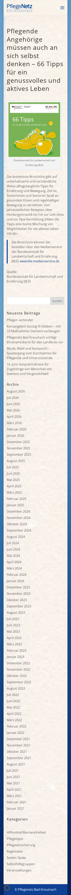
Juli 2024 (13, 543)
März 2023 (14, 644)
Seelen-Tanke (16, 857)
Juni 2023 (13, 625)
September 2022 (19, 682)
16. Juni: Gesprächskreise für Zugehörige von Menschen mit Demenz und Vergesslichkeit (29, 369)
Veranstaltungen (19, 870)
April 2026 (14, 416)
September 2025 (19, 454)
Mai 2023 (13, 631)
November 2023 (18, 593)
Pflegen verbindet (20, 320)
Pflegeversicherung (21, 845)
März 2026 (14, 423)
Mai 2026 (13, 410)
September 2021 (19, 758)
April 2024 (14, 562)
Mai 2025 (13, 480)
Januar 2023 (15, 657)
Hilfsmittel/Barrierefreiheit (26, 832)
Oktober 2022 (17, 676)
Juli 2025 (13, 467)
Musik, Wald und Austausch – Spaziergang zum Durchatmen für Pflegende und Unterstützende (32, 353)
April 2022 (14, 713)
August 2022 (16, 688)
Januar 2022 (15, 732)
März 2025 (14, 492)
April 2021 (14, 789)
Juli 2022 (13, 695)
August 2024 (16, 537)
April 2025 (14, 486)
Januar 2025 (15, 505)
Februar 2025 (16, 499)
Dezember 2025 (18, 442)
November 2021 (18, 745)
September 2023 (19, 606)
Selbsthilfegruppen (21, 864)
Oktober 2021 (17, 751)
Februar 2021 (16, 802)
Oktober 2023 (17, 600)
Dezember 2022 (18, 663)
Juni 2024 (13, 549)
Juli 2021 (13, 770)
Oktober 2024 (17, 524)
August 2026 (16, 391)
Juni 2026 (13, 404)
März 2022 (14, 720)
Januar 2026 (15, 435)
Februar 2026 (16, 429)
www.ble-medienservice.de (39, 261)
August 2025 (16, 461)
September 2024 (19, 530)
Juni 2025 (13, 473)
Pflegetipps (15, 839)
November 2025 (18, 448)
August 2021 (16, 764)
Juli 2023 (13, 619)
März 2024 (14, 568)
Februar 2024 (16, 574)
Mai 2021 (13, 783)
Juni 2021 (13, 777)
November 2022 (18, 669)
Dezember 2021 (18, 739)
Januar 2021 (15, 808)
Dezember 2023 (18, 587)
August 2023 (16, 612)
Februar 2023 (16, 650)
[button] (7, 888)
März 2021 (14, 796)
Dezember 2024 (18, 511)
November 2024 (18, 518)
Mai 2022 (13, 707)
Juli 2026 (13, 397)
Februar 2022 (16, 726)
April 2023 (14, 638)
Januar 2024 (15, 581)
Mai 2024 (13, 555)
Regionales (15, 851)
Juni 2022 (13, 701)
